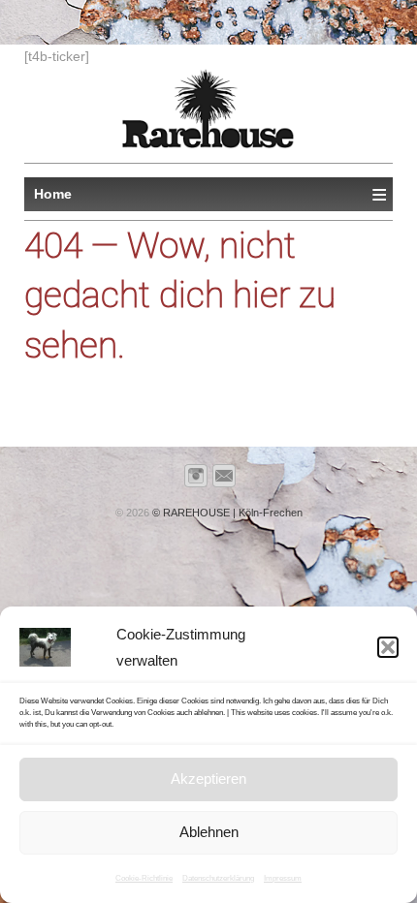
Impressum (283, 878)
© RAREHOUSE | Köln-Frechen (226, 512)
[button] (388, 647)
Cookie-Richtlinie (144, 878)
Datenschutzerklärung (218, 878)
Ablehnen (209, 832)
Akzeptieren (208, 778)
